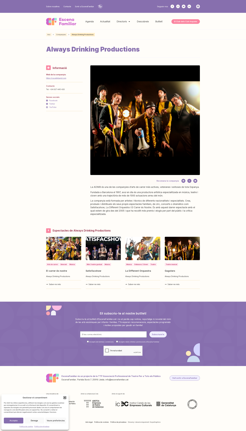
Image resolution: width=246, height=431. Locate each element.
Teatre (153, 264)
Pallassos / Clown (141, 264)
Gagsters (170, 270)
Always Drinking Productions (58, 276)
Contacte (67, 6)
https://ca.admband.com (56, 78)
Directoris (122, 21)
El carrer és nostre (56, 270)
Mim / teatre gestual (94, 264)
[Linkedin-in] (189, 6)
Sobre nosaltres (53, 6)
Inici (48, 35)
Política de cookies (26, 426)
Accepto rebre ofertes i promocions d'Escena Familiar (139, 342)
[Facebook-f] (172, 6)
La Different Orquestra (138, 270)
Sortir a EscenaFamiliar (84, 6)
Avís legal (89, 422)
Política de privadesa (41, 426)
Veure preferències (56, 420)
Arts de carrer (52, 264)
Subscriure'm (158, 334)
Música (72, 264)
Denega (34, 420)
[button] (65, 397)
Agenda (89, 21)
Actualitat (105, 21)
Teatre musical (171, 264)
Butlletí (158, 21)
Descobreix (143, 21)
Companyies (61, 35)
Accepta (14, 420)
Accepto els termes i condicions (101, 342)
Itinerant (64, 264)
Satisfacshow (93, 270)
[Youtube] (183, 6)
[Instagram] (178, 6)
